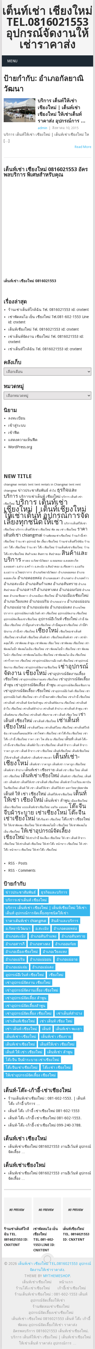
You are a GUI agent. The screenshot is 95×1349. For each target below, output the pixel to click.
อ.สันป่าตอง (52, 566)
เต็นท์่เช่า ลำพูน (57, 800)
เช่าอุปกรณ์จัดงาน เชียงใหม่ (46, 669)
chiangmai (10, 484)
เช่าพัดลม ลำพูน (24, 643)
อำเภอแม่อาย (15, 607)
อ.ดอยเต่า (10, 566)
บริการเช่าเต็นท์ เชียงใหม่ (39, 496)
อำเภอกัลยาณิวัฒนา (45, 572)
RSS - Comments (21, 870)
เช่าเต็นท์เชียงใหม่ (20, 1021)
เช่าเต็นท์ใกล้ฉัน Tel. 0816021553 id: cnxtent (45, 349)
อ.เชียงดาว (67, 566)
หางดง (26, 560)
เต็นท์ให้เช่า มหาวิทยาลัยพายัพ (69, 788)
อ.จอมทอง (56, 560)
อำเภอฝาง (67, 578)
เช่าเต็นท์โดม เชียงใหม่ (59, 727)
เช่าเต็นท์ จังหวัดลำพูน (29, 703)
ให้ (5, 825)
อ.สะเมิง (39, 566)
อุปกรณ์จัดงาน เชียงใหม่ (72, 613)
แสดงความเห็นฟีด (22, 440)
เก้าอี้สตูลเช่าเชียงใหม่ (65, 625)
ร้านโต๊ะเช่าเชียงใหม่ (33, 1288)
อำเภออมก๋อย (70, 589)
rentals (22, 484)
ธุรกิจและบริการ (54, 892)
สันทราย (43, 554)
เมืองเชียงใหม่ (79, 801)
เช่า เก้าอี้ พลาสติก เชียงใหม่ (50, 697)
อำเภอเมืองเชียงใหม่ (71, 595)
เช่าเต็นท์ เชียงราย (41, 715)
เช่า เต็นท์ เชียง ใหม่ (65, 715)
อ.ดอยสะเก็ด (70, 560)
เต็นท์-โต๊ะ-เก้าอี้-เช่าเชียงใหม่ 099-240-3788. (45, 1125)
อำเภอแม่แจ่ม (38, 607)
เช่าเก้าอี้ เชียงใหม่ (79, 697)
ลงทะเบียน (16, 418)
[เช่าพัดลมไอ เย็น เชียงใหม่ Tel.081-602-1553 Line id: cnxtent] (47, 1211)
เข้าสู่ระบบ (17, 425)
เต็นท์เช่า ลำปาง (13, 770)
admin (42, 128)
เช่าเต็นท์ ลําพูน (73, 708)
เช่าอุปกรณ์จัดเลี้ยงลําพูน (25, 1005)
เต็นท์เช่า (25, 757)
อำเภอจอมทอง (67, 572)
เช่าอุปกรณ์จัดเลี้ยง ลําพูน (35, 685)
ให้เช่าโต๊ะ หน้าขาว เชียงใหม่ (60, 844)
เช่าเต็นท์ (9, 703)
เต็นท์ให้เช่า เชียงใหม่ (57, 1044)
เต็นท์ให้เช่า (43, 788)
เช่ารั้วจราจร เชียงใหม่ (17, 661)
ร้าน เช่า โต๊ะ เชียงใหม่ (40, 547)
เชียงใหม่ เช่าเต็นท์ (15, 637)
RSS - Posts (17, 863)
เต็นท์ (69, 739)
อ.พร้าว (29, 566)
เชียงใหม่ (47, 630)
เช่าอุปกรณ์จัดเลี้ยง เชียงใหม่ (27, 691)
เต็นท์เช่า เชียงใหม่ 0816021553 (30, 281)
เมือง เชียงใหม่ (12, 807)
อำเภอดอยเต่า (51, 578)
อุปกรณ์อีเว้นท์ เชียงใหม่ (57, 619)
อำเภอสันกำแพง (38, 584)
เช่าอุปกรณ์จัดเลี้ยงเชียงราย (73, 685)
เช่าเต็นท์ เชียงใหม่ (44, 721)
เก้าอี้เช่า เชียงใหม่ (24, 631)
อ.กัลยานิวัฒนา (40, 560)
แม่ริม (54, 807)
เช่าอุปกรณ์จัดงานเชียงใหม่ (41, 667)
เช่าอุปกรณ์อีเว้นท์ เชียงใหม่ (67, 691)
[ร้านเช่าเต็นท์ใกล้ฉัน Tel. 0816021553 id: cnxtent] (18, 1211)
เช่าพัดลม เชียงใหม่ (72, 643)
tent (31, 484)
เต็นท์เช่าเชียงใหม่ (40, 775)
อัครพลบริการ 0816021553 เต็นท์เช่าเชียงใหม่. (51, 1331)
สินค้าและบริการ (64, 921)
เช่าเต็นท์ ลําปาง (53, 708)
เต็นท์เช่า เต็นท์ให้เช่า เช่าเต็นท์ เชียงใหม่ (34, 782)
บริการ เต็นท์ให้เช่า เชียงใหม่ (33, 529)
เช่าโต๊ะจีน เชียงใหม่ (70, 733)
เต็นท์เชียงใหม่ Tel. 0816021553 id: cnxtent (43, 329)
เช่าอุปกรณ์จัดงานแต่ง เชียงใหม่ (38, 679)
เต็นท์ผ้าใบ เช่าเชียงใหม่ (41, 745)
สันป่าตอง (54, 554)
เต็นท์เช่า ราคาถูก (40, 764)
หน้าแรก (66, 1282)
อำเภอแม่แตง (61, 607)
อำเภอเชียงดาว (19, 596)
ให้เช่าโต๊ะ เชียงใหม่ (44, 850)
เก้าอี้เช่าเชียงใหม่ (72, 1288)
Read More (83, 147)
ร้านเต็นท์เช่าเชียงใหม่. (69, 547)
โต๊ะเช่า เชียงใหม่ (76, 819)
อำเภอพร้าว (81, 578)
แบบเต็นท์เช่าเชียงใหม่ (36, 807)
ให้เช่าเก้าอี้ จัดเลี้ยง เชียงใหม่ (43, 838)
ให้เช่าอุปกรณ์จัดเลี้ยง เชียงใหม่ (31, 1075)
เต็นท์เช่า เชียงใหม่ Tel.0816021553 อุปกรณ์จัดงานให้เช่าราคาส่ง (47, 27)
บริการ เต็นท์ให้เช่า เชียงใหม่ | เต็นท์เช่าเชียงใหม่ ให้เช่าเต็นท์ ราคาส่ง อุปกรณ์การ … (62, 111)
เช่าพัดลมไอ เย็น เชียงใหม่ (70, 655)
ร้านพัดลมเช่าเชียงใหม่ (57, 535)
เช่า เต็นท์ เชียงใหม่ (21, 1029)
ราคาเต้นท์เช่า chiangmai (26, 921)
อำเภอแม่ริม (39, 601)
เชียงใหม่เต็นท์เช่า (62, 637)
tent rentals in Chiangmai (51, 484)
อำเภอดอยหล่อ (29, 578)
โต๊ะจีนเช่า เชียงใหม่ (48, 819)
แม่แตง (63, 807)
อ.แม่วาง (9, 572)
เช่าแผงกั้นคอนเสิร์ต (20, 733)
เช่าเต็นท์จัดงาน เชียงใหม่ (59, 703)
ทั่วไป (52, 490)
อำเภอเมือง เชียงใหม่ (41, 596)
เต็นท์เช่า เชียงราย (40, 770)
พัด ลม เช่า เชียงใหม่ (63, 529)
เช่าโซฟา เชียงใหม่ (45, 733)
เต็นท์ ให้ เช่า (27, 788)
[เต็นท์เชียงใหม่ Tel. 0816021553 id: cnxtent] (77, 1211)
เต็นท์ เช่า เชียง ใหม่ (68, 770)
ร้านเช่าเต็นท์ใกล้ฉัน (71, 541)
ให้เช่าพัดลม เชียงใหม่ (21, 825)
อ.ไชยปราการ (23, 572)
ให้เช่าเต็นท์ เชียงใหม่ (28, 844)
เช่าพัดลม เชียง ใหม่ (47, 643)
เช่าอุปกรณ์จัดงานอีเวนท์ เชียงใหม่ (52, 661)
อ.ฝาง (20, 566)
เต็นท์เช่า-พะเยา (42, 757)
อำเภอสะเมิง (14, 584)
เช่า (76, 637)
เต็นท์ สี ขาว (64, 745)
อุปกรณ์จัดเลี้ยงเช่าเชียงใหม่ (20, 619)
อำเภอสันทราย (65, 584)
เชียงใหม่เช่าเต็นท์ (70, 631)
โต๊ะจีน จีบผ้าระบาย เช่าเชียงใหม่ (45, 809)
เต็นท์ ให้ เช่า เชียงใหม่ (25, 793)
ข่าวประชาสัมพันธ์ (33, 490)
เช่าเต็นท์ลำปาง (32, 708)
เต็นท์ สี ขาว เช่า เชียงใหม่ (36, 751)
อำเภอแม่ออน (78, 601)
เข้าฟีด (13, 432)
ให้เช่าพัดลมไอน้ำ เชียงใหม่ (51, 825)
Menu (12, 61)
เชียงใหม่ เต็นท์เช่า (38, 637)
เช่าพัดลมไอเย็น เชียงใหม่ (38, 655)
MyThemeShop (56, 1276)
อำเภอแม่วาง (58, 601)
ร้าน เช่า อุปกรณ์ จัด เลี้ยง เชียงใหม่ (37, 541)
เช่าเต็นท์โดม (35, 727)
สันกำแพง (31, 554)
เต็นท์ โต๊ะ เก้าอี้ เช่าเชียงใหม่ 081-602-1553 (44, 1111)
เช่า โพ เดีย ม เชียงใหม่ (49, 739)
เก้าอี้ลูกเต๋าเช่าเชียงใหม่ (36, 625)
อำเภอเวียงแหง (16, 601)
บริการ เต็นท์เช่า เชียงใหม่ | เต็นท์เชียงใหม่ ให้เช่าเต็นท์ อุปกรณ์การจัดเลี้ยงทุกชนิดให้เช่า (46, 512)
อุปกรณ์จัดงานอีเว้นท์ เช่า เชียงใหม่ (36, 613)
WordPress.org (20, 447)
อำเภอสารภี (26, 589)
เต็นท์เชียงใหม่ (62, 751)
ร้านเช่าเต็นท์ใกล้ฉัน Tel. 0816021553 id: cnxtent (48, 309)
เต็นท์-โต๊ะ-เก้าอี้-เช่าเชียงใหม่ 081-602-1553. (45, 1118)
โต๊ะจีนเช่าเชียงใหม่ (21, 1067)
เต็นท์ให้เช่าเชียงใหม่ (59, 794)
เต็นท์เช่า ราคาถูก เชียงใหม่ (69, 764)
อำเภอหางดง (47, 589)
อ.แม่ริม (79, 566)
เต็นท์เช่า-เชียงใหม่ (21, 1036)
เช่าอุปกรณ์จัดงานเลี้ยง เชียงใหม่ (32, 990)
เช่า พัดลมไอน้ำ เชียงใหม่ (60, 649)
